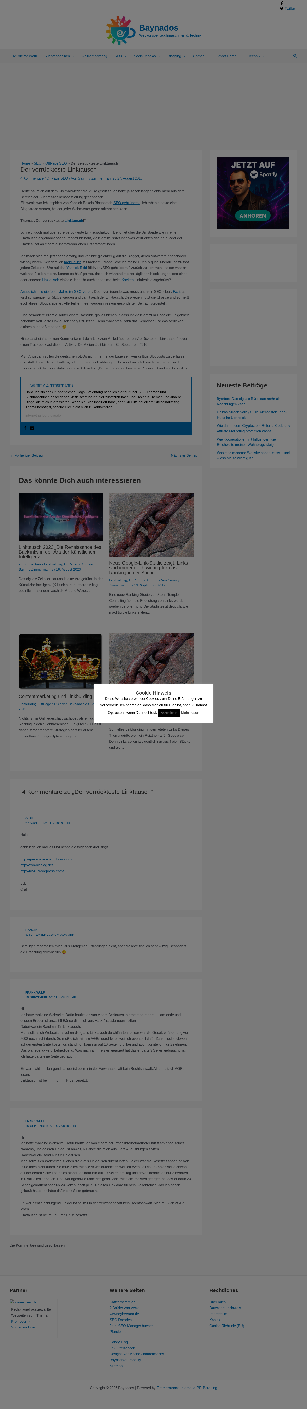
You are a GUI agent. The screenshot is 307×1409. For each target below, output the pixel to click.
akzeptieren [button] (169, 713)
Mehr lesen (190, 713)
